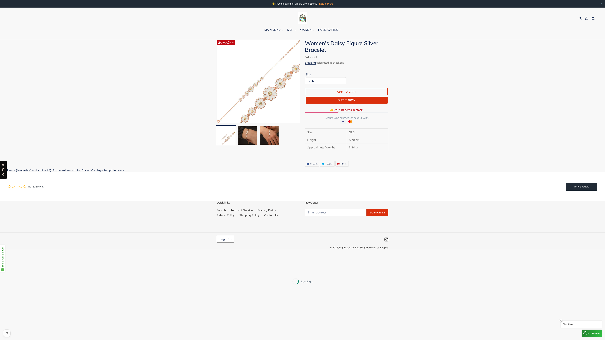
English (224, 239)
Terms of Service (242, 210)
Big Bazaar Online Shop (352, 247)
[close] (601, 3)
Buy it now (346, 100)
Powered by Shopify (377, 247)
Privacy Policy (266, 210)
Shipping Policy (249, 215)
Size (308, 74)
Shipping (310, 62)
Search (221, 210)
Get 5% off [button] (3, 170)
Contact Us (271, 215)
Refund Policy (226, 215)
